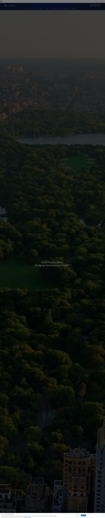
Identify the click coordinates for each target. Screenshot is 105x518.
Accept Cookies (83, 515)
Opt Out (78, 515)
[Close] (104, 515)
